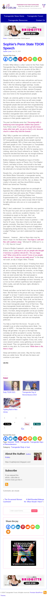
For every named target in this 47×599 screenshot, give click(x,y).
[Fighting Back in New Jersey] (11, 403)
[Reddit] (25, 59)
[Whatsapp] (35, 59)
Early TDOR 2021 (9, 392)
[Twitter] (10, 59)
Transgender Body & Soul (20, 447)
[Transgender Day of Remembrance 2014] (30, 385)
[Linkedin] (15, 59)
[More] (40, 59)
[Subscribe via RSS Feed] (6, 484)
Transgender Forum (35, 16)
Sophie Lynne (7, 51)
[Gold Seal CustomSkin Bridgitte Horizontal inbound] (23, 36)
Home (5, 38)
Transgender (24, 442)
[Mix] (30, 59)
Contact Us (40, 20)
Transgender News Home (14, 16)
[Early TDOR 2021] (11, 385)
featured (11, 442)
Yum (22, 429)
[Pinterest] (20, 59)
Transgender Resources (17, 20)
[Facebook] (5, 59)
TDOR (17, 442)
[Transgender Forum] (24, 8)
